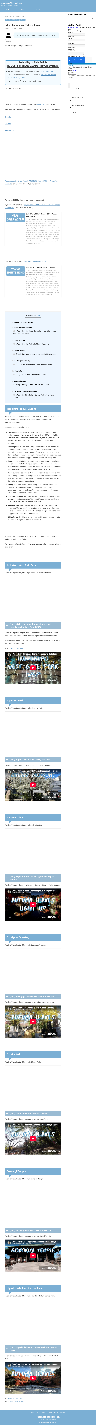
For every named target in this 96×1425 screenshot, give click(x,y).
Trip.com (8, 124)
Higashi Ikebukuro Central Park (24, 391)
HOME (7, 10)
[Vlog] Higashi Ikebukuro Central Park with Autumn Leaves (33, 396)
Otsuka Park (17, 371)
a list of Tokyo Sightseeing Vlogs (33, 261)
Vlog (8, 1401)
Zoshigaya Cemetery (21, 361)
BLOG (22, 10)
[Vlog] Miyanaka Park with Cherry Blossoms (31, 344)
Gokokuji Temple (19, 381)
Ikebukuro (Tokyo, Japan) (22, 322)
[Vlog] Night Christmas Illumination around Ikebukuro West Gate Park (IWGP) (34, 332)
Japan (16, 1401)
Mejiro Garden (18, 350)
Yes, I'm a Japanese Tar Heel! (48, 1419)
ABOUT (37, 10)
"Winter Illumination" (18, 648)
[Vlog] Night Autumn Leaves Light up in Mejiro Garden (35, 354)
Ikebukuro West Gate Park (23, 327)
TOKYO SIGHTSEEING (12, 1398)
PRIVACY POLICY (53, 1412)
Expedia (8, 117)
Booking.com (9, 130)
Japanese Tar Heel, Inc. (11, 3)
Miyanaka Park (18, 340)
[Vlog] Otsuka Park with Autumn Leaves (29, 374)
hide (38, 315)
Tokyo (12, 1401)
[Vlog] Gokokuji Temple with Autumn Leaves (31, 385)
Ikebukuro (40, 104)
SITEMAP (62, 1412)
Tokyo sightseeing (46, 71)
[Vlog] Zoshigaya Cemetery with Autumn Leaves (32, 364)
